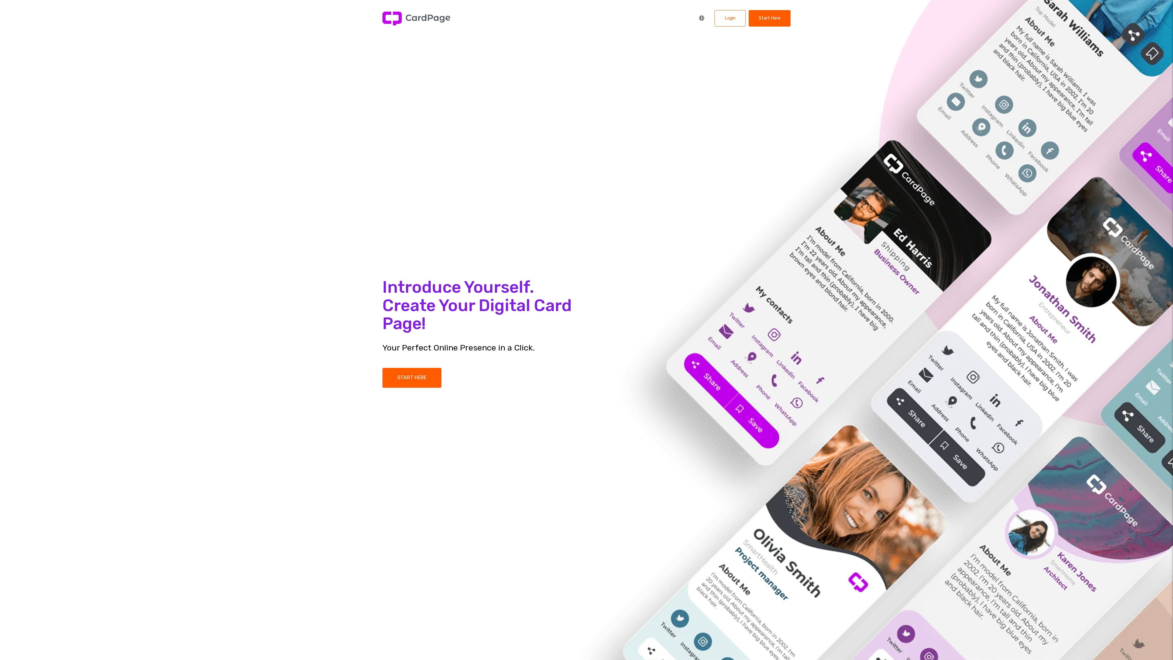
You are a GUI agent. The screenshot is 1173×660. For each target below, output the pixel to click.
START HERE (411, 377)
